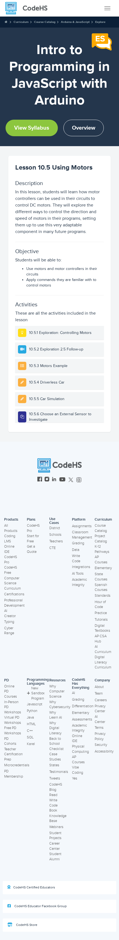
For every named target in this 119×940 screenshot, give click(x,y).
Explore (100, 22)
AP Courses (101, 559)
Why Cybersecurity (59, 704)
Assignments (82, 526)
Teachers (56, 541)
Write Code (76, 558)
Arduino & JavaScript (75, 22)
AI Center (100, 719)
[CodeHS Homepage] (28, 8)
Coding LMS (9, 538)
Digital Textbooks (102, 628)
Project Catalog (101, 538)
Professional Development (14, 603)
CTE (52, 548)
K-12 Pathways (102, 549)
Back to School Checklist (56, 744)
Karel (31, 744)
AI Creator (10, 613)
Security (101, 745)
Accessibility (104, 751)
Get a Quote (32, 549)
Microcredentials (16, 765)
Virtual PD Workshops (12, 720)
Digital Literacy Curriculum (103, 662)
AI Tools (78, 573)
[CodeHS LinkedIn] (54, 480)
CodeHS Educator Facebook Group (40, 906)
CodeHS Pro (10, 559)
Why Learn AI (55, 715)
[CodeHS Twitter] (71, 480)
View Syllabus (31, 128)
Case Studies (55, 757)
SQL (30, 737)
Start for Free (33, 538)
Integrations (81, 567)
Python (32, 711)
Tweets (54, 778)
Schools (55, 534)
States (54, 765)
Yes (74, 778)
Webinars (56, 827)
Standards (102, 595)
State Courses (101, 577)
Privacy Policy (100, 736)
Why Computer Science (56, 691)
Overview (83, 128)
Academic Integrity (79, 582)
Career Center (54, 846)
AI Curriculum (103, 649)
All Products (10, 528)
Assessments (82, 719)
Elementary (103, 568)
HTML (31, 724)
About (99, 687)
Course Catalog (44, 22)
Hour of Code (100, 604)
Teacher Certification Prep (13, 754)
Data (75, 550)
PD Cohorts (10, 741)
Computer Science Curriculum (12, 583)
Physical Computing (80, 749)
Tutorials (101, 619)
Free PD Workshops (12, 730)
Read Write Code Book (53, 803)
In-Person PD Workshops (12, 707)
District (54, 528)
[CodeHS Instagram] (47, 480)
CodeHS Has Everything (80, 684)
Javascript (34, 704)
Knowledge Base (57, 818)
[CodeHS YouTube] (62, 480)
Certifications (14, 594)
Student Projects (55, 835)
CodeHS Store (26, 925)
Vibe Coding (77, 770)
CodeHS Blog (55, 787)
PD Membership (13, 774)
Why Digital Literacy (55, 728)
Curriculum (21, 22)
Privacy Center (100, 709)
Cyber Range (9, 631)
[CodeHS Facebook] (39, 480)
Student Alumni (55, 856)
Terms (99, 727)
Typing (9, 622)
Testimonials (58, 772)
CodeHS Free (10, 570)
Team (99, 693)
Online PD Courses (10, 691)
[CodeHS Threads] (79, 480)
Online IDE (9, 549)
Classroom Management (82, 535)
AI (73, 693)
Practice (101, 613)
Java (30, 717)
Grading (78, 543)
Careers (101, 700)
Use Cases (54, 521)
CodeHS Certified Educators (34, 887)
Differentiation (83, 706)
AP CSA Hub (101, 639)
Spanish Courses (101, 587)
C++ (30, 731)
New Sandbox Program (38, 693)
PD (6, 680)
